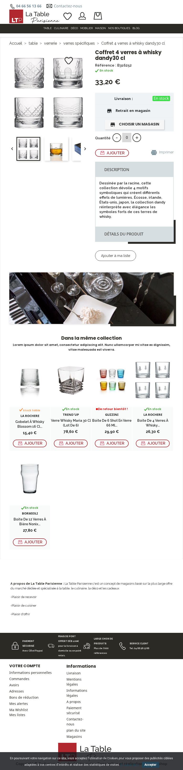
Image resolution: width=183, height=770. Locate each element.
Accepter (150, 764)
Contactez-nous (68, 6)
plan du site (76, 730)
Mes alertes (18, 703)
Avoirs (14, 685)
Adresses (16, 691)
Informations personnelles (30, 672)
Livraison (73, 673)
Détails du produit (123, 234)
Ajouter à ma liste (115, 256)
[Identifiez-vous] (82, 15)
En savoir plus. (129, 764)
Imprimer (166, 152)
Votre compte (24, 666)
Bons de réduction (24, 697)
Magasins (74, 736)
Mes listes (17, 715)
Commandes (19, 678)
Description (116, 169)
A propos (73, 701)
